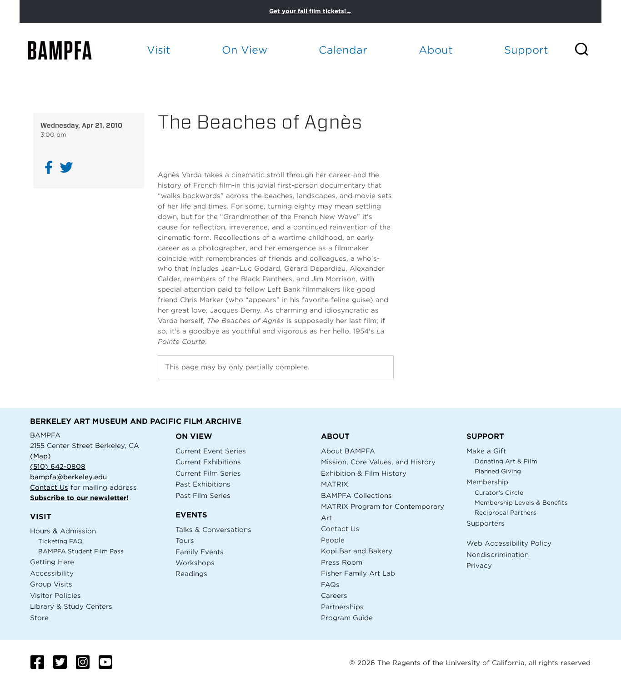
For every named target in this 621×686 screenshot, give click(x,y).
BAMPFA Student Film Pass (81, 551)
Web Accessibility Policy (508, 543)
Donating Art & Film (506, 461)
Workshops (195, 563)
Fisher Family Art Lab (358, 573)
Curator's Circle (499, 492)
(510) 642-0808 (57, 466)
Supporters (485, 523)
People (333, 540)
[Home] (68, 50)
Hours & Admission (63, 531)
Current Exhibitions (208, 462)
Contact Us (49, 487)
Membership (487, 482)
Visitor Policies (55, 595)
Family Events (199, 552)
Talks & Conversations (213, 529)
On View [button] (244, 50)
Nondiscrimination (497, 554)
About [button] (436, 50)
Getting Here (52, 562)
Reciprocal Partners (505, 512)
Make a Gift (486, 451)
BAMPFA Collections (356, 495)
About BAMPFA (348, 451)
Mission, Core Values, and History (378, 462)
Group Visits (51, 584)
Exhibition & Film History (363, 473)
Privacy (479, 565)
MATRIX (334, 484)
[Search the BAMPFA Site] (587, 50)
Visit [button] (158, 50)
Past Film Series (202, 495)
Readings (191, 573)
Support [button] (526, 50)
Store (39, 617)
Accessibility (52, 573)
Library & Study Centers (71, 606)
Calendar (343, 50)
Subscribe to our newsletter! (79, 498)
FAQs (330, 584)
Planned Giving (498, 471)
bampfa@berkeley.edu (68, 477)
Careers (334, 595)
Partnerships (342, 607)
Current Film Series (208, 473)
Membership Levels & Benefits (521, 502)
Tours (184, 540)
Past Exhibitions (202, 484)
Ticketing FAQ (60, 541)
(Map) (40, 456)
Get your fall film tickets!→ (310, 11)
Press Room (341, 562)
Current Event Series (210, 451)
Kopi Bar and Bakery (356, 551)
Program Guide (347, 617)
